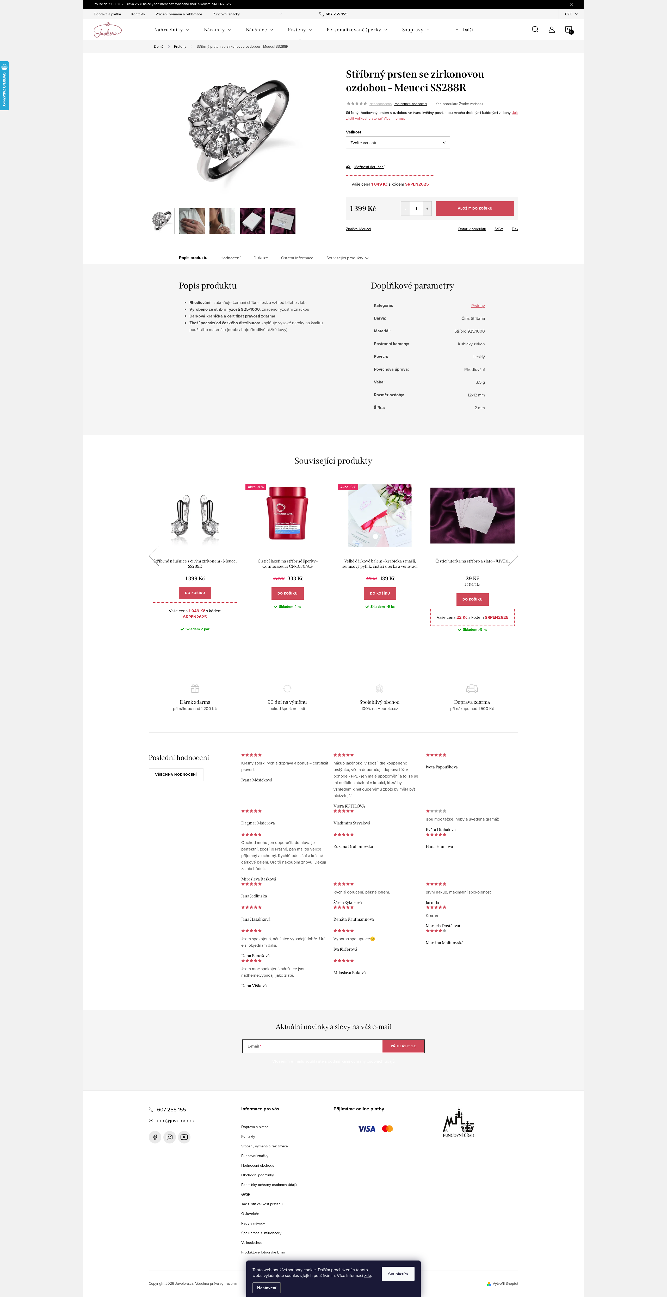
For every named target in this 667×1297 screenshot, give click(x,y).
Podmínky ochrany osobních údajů (269, 1184)
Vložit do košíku (475, 208)
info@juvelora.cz (176, 1120)
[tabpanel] (195, 562)
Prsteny (478, 305)
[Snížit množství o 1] (405, 208)
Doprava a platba (107, 14)
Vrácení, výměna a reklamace (179, 14)
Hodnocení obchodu (257, 1165)
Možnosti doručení (369, 166)
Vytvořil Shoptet (505, 1283)
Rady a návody (253, 1223)
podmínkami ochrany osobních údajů (361, 1061)
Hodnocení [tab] (230, 258)
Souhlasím (398, 1274)
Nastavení (266, 1288)
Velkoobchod (251, 1242)
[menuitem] (172, 29)
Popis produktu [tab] (193, 258)
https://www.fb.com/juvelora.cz (155, 1137)
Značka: (358, 228)
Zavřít (375, 227)
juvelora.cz (169, 1137)
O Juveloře (250, 1213)
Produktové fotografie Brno (263, 1252)
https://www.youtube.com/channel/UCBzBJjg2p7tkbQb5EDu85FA (184, 1137)
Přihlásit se (403, 1046)
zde (367, 1275)
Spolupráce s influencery (261, 1232)
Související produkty (344, 258)
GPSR (245, 1194)
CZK (568, 14)
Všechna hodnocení (176, 774)
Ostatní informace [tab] (297, 258)
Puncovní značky (226, 14)
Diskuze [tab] (261, 258)
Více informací (395, 118)
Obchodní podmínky (257, 1175)
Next (513, 556)
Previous (154, 556)
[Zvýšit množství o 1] (427, 208)
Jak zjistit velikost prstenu (262, 1204)
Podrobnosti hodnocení (410, 104)
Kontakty (138, 14)
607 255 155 (171, 1109)
